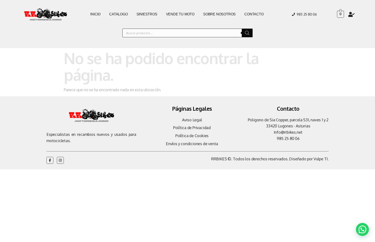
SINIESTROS (147, 14)
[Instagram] (60, 160)
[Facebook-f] (49, 160)
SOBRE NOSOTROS (219, 14)
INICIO (95, 14)
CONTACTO (253, 14)
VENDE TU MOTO (180, 14)
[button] (362, 229)
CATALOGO (118, 14)
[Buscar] (247, 33)
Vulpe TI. (321, 158)
